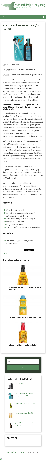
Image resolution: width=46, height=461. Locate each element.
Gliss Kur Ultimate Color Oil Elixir (23, 345)
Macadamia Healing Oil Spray (26, 403)
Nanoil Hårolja (21, 384)
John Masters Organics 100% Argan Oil (26, 424)
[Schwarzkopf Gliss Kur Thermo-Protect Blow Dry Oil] (23, 274)
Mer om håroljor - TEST (16, 452)
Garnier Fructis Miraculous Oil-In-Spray (26, 317)
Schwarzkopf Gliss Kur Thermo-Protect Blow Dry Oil (26, 288)
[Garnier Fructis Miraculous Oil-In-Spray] (23, 304)
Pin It (5, 253)
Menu (3, 17)
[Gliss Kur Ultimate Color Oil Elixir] (23, 332)
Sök (23, 368)
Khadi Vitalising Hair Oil (24, 413)
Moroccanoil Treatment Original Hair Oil (24, 394)
